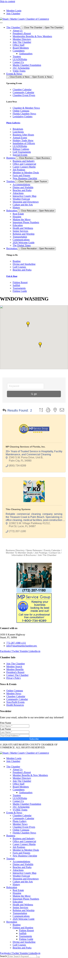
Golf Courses (19, 944)
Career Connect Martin (24, 166)
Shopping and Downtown (26, 201)
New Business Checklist (25, 178)
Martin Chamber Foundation (27, 65)
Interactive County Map (24, 196)
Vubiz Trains (19, 70)
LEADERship (20, 59)
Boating (17, 924)
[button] (40, 345)
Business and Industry (24, 161)
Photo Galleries (13, 123)
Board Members (21, 47)
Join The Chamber (22, 42)
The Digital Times (22, 245)
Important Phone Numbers (26, 222)
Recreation (11, 921)
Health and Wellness (23, 228)
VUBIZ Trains (20, 809)
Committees (19, 50)
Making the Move (22, 219)
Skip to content (7, 1)
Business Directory (15, 550)
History (16, 207)
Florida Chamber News (24, 832)
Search (3, 956)
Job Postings (19, 169)
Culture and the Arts (23, 204)
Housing (17, 216)
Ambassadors (25, 53)
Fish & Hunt (11, 276)
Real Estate (18, 213)
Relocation (11, 887)
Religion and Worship (23, 234)
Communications (21, 239)
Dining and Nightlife (23, 187)
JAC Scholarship (21, 68)
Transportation (20, 236)
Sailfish (22, 933)
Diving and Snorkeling (24, 942)
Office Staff (18, 45)
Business (10, 835)
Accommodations (21, 184)
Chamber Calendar (22, 815)
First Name (5, 722)
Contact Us (18, 62)
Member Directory (22, 39)
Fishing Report (26, 930)
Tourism (10, 858)
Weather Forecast (21, 199)
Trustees (17, 56)
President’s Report (22, 33)
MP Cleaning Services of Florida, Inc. (25, 446)
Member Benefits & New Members (30, 775)
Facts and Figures (21, 175)
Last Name (5, 729)
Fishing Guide (26, 939)
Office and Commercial (24, 164)
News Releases (34, 550)
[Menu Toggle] (1, 22)
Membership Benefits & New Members (32, 36)
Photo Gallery (20, 821)
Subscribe (34, 739)
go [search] (35, 394)
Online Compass (21, 829)
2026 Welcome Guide (23, 242)
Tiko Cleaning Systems (18, 509)
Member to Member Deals (26, 172)
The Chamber (13, 766)
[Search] (38, 957)
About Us (17, 30)
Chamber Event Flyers (24, 827)
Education (18, 225)
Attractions (18, 193)
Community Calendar (23, 818)
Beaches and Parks (22, 190)
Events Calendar (52, 550)
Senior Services (20, 231)
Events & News (14, 812)
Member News (20, 824)
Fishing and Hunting (23, 927)
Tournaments (25, 936)
